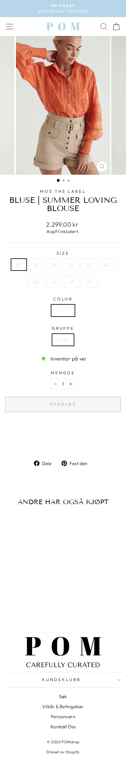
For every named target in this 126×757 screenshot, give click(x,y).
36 (54, 264)
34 (36, 264)
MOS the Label (63, 191)
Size (63, 253)
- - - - (63, 310)
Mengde (63, 372)
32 (19, 264)
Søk (63, 696)
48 (72, 281)
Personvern (63, 716)
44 (36, 281)
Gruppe (63, 328)
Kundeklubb (61, 679)
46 (54, 281)
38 (71, 264)
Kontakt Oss (63, 727)
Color (63, 298)
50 (90, 281)
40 (89, 264)
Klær (63, 339)
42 (107, 264)
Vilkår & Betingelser (62, 706)
